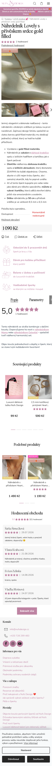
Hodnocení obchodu (26, 514)
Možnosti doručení (10, 221)
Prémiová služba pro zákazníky (18, 667)
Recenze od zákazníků (13, 692)
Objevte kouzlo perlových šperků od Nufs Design (23, 716)
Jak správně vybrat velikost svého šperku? (23, 699)
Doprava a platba (11, 659)
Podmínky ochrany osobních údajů (19, 676)
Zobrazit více (26, 612)
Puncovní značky (11, 689)
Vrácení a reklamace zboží (15, 663)
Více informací (31, 743)
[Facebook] (6, 645)
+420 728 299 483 (19, 637)
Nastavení (26, 750)
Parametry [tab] (35, 301)
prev (3, 389)
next (49, 389)
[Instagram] (13, 645)
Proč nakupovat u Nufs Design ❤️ (19, 696)
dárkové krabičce (40, 150)
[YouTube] (20, 645)
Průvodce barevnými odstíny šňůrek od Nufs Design (25, 722)
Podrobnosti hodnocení (12, 45)
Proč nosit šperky (11, 727)
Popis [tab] (13, 301)
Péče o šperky (10, 703)
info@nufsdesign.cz (19, 631)
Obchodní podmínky (12, 672)
